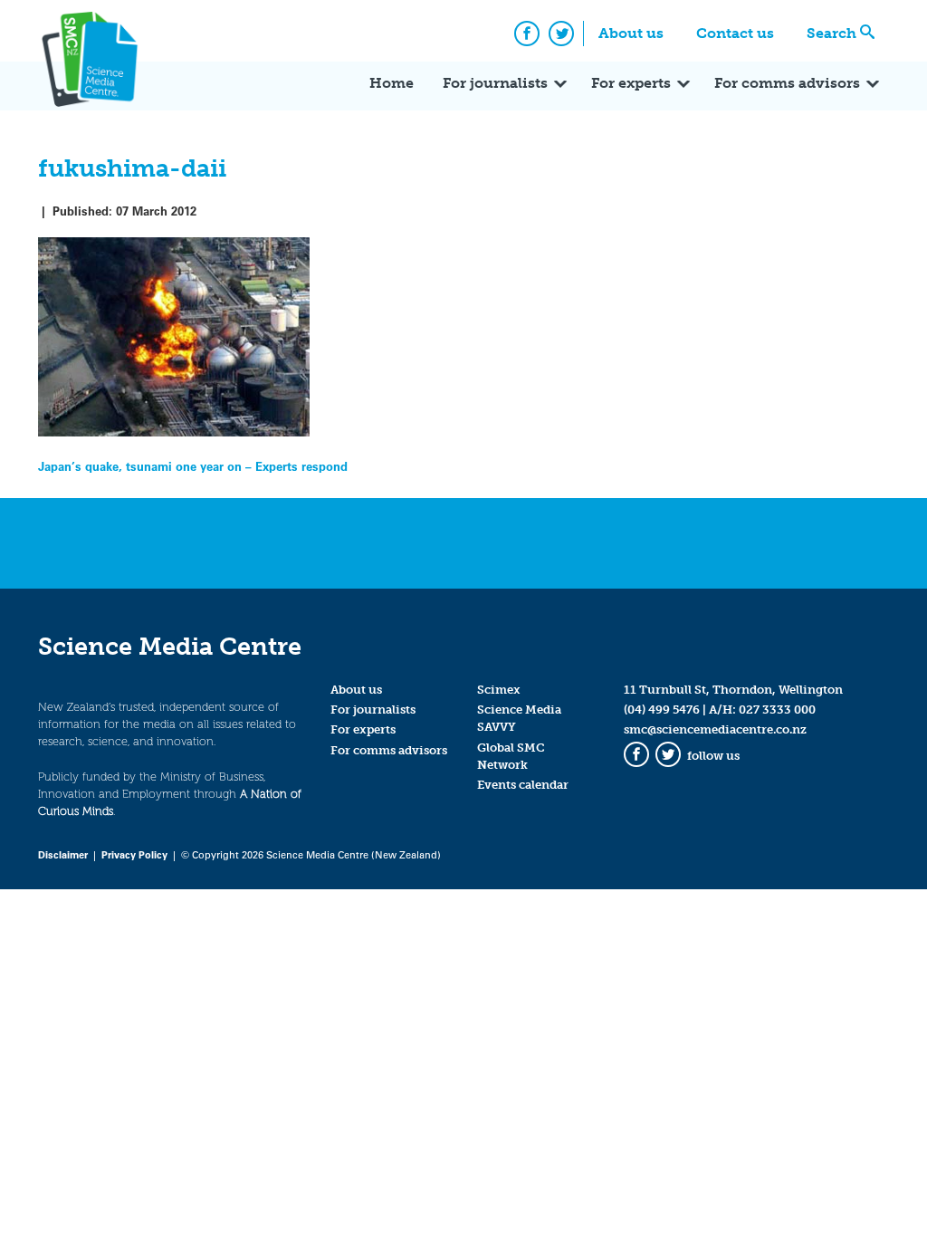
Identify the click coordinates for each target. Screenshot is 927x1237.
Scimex (499, 689)
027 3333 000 (777, 709)
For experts (631, 82)
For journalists (495, 82)
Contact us (735, 33)
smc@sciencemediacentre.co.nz (715, 729)
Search (831, 33)
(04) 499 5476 (662, 709)
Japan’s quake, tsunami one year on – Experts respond (193, 466)
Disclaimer (63, 854)
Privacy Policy (134, 854)
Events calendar (523, 784)
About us (631, 33)
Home (391, 82)
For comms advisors (787, 82)
